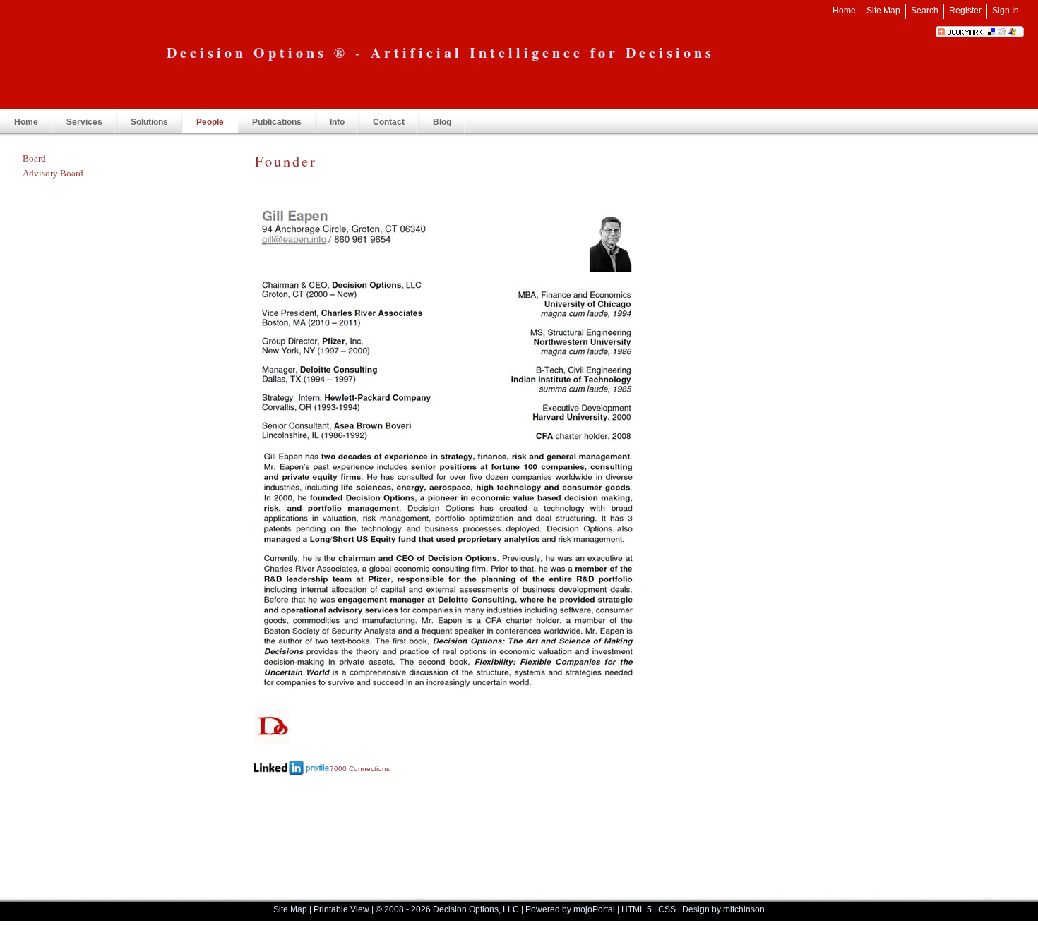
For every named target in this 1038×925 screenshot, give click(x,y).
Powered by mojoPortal (570, 909)
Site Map (883, 11)
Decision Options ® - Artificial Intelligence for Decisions (441, 52)
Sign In (1005, 11)
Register (965, 11)
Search (924, 11)
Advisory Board (53, 173)
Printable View (341, 909)
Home (844, 11)
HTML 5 (636, 909)
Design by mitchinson (723, 909)
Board (34, 158)
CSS (667, 909)
